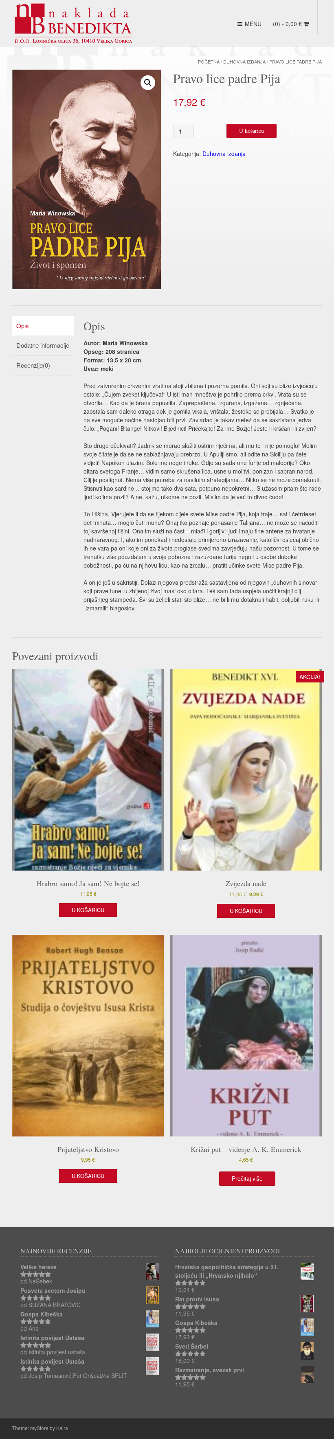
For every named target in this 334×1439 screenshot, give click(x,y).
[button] (148, 82)
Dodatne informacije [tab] (42, 345)
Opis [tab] (22, 325)
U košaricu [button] (88, 910)
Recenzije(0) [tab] (33, 365)
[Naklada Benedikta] (73, 23)
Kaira (62, 1427)
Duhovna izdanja (244, 61)
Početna (209, 61)
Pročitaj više (247, 1178)
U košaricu (251, 130)
